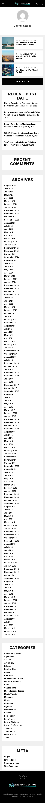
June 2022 (8, 316)
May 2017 (8, 404)
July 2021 (8, 329)
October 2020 (10, 354)
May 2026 (8, 195)
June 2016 (8, 438)
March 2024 (9, 276)
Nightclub (8, 703)
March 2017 (9, 410)
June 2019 (8, 369)
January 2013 (10, 566)
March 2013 (9, 560)
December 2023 (11, 285)
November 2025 (11, 213)
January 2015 (10, 491)
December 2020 (11, 351)
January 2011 (10, 634)
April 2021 (8, 338)
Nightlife (8, 706)
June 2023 (8, 301)
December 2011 (11, 606)
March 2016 (9, 447)
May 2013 (8, 553)
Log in (7, 757)
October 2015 (10, 463)
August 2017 (9, 394)
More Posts (22, 81)
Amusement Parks (12, 653)
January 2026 (10, 207)
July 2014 (8, 510)
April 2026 (8, 198)
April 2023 (8, 304)
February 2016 (10, 450)
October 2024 (10, 254)
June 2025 (8, 229)
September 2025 (11, 220)
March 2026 (9, 201)
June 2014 (8, 513)
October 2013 (10, 538)
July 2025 (8, 226)
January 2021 (10, 348)
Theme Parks (10, 731)
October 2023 (10, 291)
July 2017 (8, 397)
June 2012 (8, 588)
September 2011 (11, 616)
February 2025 (10, 242)
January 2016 (10, 454)
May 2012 (8, 591)
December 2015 (11, 457)
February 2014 (10, 525)
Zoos (6, 738)
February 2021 (10, 344)
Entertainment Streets (14, 678)
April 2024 (8, 273)
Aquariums (9, 657)
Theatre (8, 728)
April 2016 (8, 444)
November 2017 (11, 385)
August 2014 (9, 507)
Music (7, 700)
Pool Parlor (9, 716)
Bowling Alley (10, 669)
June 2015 (8, 475)
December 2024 (11, 248)
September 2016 (11, 429)
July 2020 (8, 360)
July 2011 (8, 622)
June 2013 (8, 550)
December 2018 (11, 372)
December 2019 (11, 363)
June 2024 (8, 266)
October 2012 (10, 575)
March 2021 (9, 341)
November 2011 (11, 609)
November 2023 (11, 288)
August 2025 (9, 223)
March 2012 (9, 597)
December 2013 (11, 531)
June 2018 (8, 379)
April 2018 (8, 382)
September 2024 (11, 257)
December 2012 (11, 569)
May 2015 (8, 478)
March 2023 (9, 307)
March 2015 (9, 485)
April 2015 (8, 482)
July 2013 (8, 547)
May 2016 (8, 441)
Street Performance (13, 725)
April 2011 (8, 625)
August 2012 (9, 581)
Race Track (9, 719)
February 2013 (10, 563)
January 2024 (10, 282)
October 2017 (10, 388)
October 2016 (10, 425)
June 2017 (8, 401)
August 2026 (9, 185)
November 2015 (11, 460)
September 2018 (11, 376)
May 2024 (8, 270)
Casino (7, 672)
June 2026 (8, 192)
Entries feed (9, 760)
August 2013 (9, 544)
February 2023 (10, 310)
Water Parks (10, 734)
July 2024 (8, 263)
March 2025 (9, 238)
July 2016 (8, 435)
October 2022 (10, 313)
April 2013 (8, 556)
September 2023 (11, 295)
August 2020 (9, 357)
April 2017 (8, 407)
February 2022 (10, 319)
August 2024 (9, 260)
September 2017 (11, 391)
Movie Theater (11, 694)
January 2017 (10, 416)
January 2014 (10, 528)
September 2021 (11, 323)
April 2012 (8, 594)
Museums (8, 697)
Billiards (7, 666)
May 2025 (8, 232)
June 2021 (8, 332)
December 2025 (11, 210)
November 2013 (11, 535)
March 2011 (9, 628)
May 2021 (8, 335)
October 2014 (10, 500)
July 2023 (8, 298)
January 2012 (10, 603)
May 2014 (8, 516)
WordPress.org (11, 766)
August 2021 (9, 326)
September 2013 (11, 541)
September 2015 (11, 466)
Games (7, 685)
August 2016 (9, 432)
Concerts (8, 675)
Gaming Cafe (10, 688)
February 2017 (10, 413)
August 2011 (9, 619)
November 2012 (11, 572)
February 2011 (10, 631)
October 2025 (10, 217)
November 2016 (11, 422)
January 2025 (10, 245)
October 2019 (10, 366)
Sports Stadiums (11, 722)
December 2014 (11, 494)
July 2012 (8, 584)
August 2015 (9, 469)
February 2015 (10, 488)
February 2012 (10, 600)
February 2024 (10, 279)
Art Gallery (9, 663)
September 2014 (11, 503)
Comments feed (11, 763)
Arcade (7, 660)
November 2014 (11, 497)
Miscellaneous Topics (14, 691)
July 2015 (8, 472)
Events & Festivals (12, 681)
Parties (7, 713)
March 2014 (9, 522)
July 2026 (8, 189)
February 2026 (10, 204)
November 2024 (11, 251)
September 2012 (11, 578)
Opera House (10, 710)
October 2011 (10, 613)
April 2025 (8, 235)
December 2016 (11, 419)
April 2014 (8, 519)
